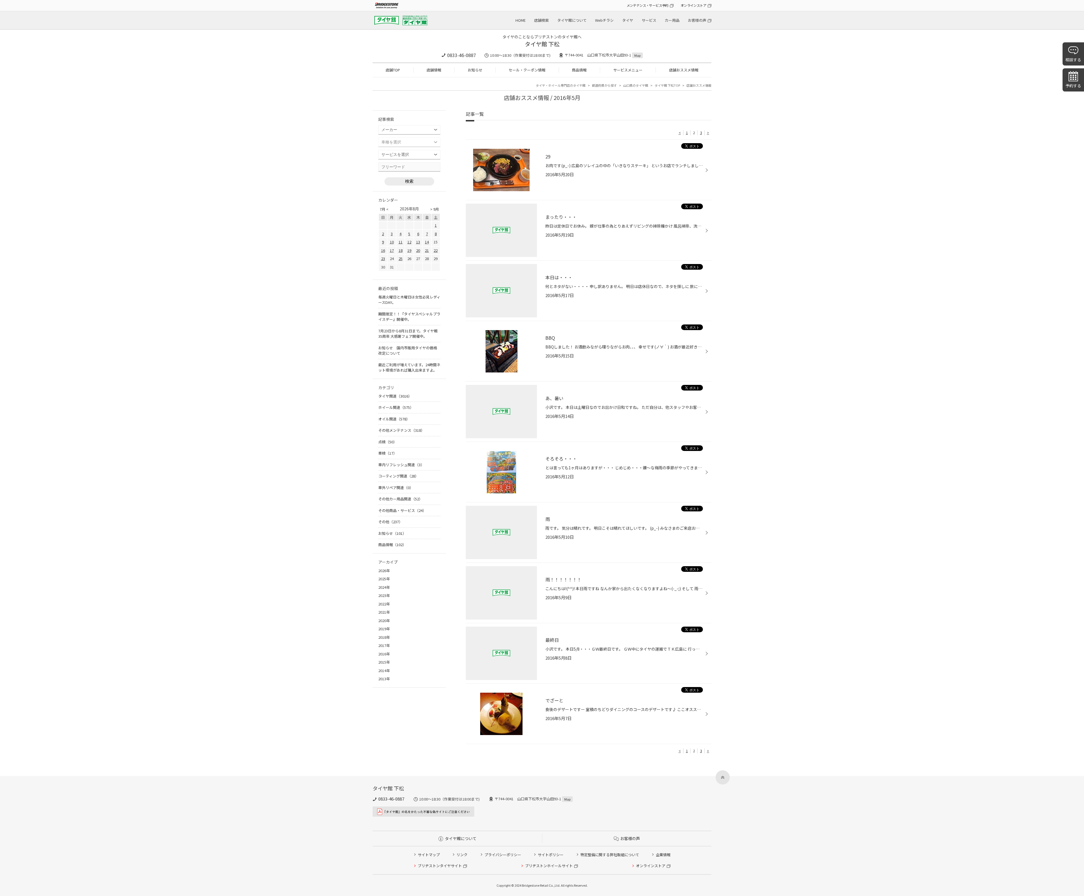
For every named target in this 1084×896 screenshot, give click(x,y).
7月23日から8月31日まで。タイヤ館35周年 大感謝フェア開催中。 (408, 333)
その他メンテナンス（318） (401, 430)
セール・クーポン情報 (527, 70)
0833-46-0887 (461, 55)
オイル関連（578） (394, 419)
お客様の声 (697, 20)
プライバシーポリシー (502, 854)
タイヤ (627, 20)
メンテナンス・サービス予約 (647, 5)
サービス (649, 20)
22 (436, 250)
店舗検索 (541, 20)
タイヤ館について (572, 20)
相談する (1073, 59)
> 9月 (434, 209)
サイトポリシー (550, 854)
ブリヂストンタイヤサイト (440, 865)
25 (401, 258)
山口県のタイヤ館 (635, 85)
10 (392, 242)
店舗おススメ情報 (683, 70)
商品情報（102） (392, 544)
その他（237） (390, 521)
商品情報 (579, 70)
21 (427, 250)
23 (383, 258)
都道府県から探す (604, 85)
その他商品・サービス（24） (402, 510)
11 (401, 242)
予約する (1073, 85)
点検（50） (387, 441)
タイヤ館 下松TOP (667, 85)
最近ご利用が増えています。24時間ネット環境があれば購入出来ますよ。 (409, 367)
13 (418, 242)
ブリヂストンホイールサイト (549, 865)
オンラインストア (693, 5)
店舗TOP (393, 70)
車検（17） (387, 453)
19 (409, 250)
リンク (461, 854)
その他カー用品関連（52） (400, 499)
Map (637, 55)
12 (409, 242)
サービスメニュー (627, 70)
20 (418, 250)
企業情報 (663, 854)
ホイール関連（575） (396, 407)
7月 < (384, 209)
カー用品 (672, 20)
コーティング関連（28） (398, 476)
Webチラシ (604, 20)
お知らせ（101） (392, 533)
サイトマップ (429, 854)
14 (427, 242)
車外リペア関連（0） (395, 487)
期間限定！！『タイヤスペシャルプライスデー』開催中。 (409, 316)
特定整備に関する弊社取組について (609, 854)
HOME (520, 20)
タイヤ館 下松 (542, 44)
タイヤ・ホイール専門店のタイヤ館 (560, 85)
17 (392, 250)
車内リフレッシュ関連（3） (401, 464)
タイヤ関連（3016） (395, 396)
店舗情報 (434, 70)
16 (383, 250)
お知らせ (475, 70)
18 (401, 250)
